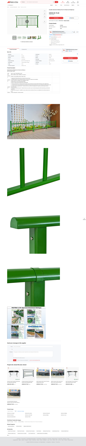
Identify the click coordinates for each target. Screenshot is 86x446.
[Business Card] (77, 53)
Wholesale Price (44, 438)
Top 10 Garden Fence (31, 433)
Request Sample (66, 20)
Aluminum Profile (27, 416)
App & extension (66, 5)
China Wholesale (39, 438)
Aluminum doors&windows (11, 416)
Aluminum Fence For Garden (22, 433)
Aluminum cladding (64, 413)
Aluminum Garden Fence (12, 433)
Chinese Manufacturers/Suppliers (31, 438)
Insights (68, 438)
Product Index (60, 438)
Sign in (78, 2)
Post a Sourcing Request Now (35, 360)
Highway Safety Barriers (27, 426)
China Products (23, 438)
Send (14, 360)
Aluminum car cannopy (10, 413)
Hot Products (18, 438)
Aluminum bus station (28, 413)
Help (61, 5)
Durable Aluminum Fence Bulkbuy (42, 433)
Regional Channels (54, 438)
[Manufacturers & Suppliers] (12, 2)
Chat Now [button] (72, 17)
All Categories (11, 5)
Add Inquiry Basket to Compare (27, 41)
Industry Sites (49, 438)
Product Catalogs (21, 411)
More (8, 435)
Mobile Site (64, 438)
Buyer (56, 5)
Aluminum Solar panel (46, 413)
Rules (78, 5)
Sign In (50, 44)
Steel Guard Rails (19, 426)
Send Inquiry (56, 17)
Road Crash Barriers (11, 426)
